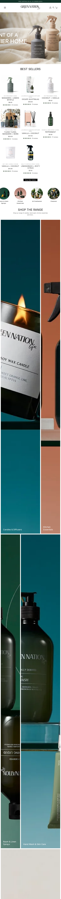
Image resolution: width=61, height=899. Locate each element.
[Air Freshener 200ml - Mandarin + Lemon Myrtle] (10, 84)
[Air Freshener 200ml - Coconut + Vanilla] (50, 84)
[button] (53, 8)
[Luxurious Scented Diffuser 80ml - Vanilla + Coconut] (30, 118)
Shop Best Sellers (30, 180)
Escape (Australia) (30, 99)
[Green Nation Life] (30, 8)
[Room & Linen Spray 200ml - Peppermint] (50, 118)
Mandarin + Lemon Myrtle (10, 99)
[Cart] (56, 7)
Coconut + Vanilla (50, 98)
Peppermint (50, 132)
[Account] (50, 7)
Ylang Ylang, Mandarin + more (10, 133)
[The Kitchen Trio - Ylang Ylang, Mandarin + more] (10, 118)
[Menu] (5, 7)
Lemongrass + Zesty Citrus (30, 167)
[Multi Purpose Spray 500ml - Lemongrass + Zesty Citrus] (30, 152)
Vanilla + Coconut (30, 133)
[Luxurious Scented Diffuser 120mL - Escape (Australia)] (30, 84)
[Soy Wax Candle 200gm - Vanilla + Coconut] (10, 152)
